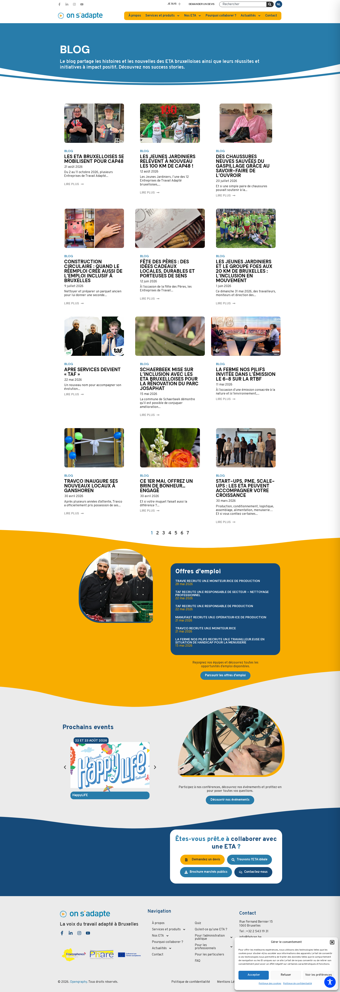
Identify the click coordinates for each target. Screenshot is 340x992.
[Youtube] (81, 4)
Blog (68, 151)
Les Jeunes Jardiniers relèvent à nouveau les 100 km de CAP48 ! (167, 161)
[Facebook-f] (59, 4)
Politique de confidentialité (297, 983)
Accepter (254, 975)
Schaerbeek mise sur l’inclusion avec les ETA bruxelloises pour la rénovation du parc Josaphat (169, 378)
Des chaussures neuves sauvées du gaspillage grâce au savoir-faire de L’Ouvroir (243, 165)
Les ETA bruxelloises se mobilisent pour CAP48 (94, 158)
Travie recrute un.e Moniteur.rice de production (217, 581)
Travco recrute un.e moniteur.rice (205, 628)
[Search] (270, 4)
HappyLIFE (80, 795)
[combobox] (243, 4)
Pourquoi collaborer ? (221, 16)
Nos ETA (190, 16)
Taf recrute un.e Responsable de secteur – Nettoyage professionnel (222, 593)
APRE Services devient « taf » (92, 371)
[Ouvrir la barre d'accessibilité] (330, 982)
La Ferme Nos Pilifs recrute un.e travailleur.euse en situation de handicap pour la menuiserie (219, 640)
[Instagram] (74, 4)
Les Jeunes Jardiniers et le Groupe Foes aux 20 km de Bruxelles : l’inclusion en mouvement (244, 271)
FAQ (197, 961)
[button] (332, 942)
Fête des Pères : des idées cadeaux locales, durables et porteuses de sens (167, 269)
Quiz (198, 923)
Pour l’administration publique (210, 937)
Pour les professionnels (205, 946)
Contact (271, 16)
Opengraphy (78, 982)
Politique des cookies (270, 983)
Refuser (286, 975)
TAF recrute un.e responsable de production (214, 606)
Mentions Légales (229, 982)
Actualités (248, 16)
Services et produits (160, 16)
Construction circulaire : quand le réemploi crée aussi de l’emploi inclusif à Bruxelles (93, 271)
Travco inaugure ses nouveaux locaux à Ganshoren (91, 486)
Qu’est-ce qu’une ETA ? (211, 929)
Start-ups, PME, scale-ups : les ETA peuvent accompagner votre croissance (245, 488)
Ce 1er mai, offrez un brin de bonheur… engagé (166, 486)
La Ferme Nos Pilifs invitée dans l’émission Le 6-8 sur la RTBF (245, 374)
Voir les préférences (318, 975)
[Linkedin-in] (66, 4)
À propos (134, 16)
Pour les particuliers (209, 955)
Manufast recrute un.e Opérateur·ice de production (220, 617)
